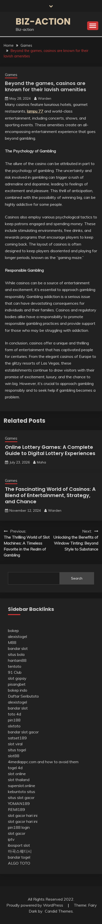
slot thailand (18, 779)
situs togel (17, 749)
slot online (17, 773)
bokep (13, 630)
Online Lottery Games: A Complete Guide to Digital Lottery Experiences (50, 450)
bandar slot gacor (23, 731)
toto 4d (14, 714)
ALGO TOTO (19, 863)
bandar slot (18, 648)
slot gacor (16, 833)
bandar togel (19, 857)
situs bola (16, 654)
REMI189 (16, 809)
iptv (11, 839)
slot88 (13, 755)
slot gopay (17, 678)
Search (76, 578)
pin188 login (19, 827)
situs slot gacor (21, 797)
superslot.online (21, 785)
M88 (12, 642)
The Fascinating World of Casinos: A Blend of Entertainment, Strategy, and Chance (50, 495)
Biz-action (43, 21)
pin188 (14, 719)
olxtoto (14, 725)
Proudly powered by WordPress (35, 905)
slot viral (15, 743)
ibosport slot (19, 845)
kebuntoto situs (21, 791)
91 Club (15, 672)
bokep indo (17, 690)
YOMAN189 (19, 803)
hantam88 (17, 660)
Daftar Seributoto (23, 696)
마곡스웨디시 (20, 851)
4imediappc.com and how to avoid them (43, 761)
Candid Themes (59, 911)
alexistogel (17, 636)
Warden (44, 98)
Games (11, 74)
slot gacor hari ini (22, 815)
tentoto (14, 666)
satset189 (17, 737)
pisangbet (17, 684)
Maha (41, 462)
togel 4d (15, 767)
